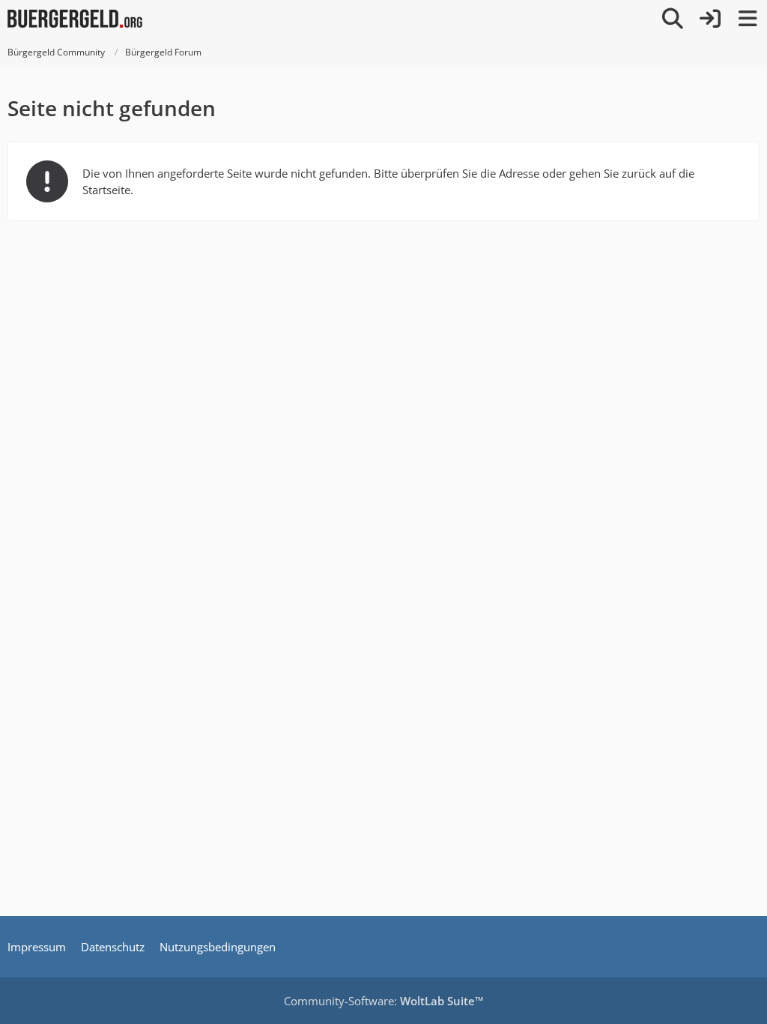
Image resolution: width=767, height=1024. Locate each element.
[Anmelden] (710, 18)
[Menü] (748, 19)
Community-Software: (384, 1000)
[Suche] (673, 19)
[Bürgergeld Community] (74, 19)
